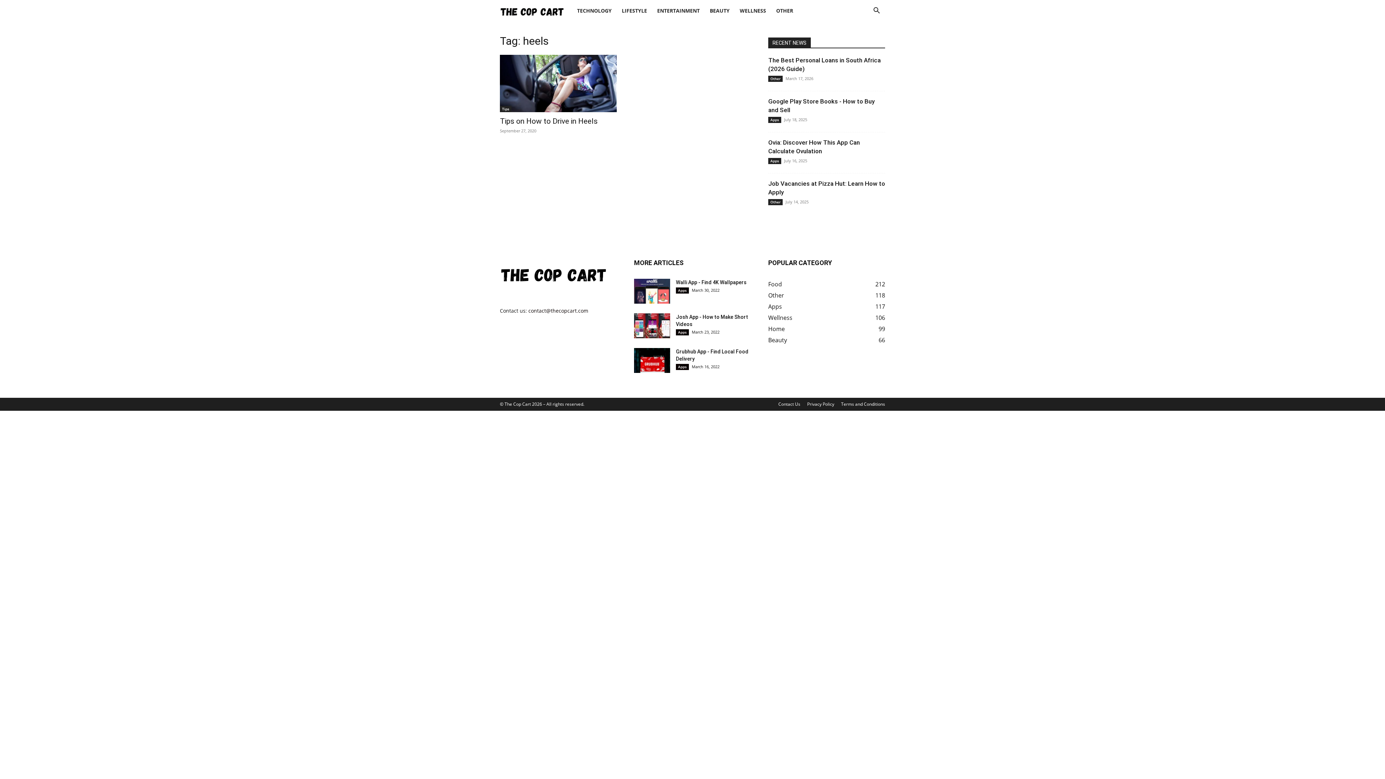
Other (784, 10)
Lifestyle (634, 10)
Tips (505, 108)
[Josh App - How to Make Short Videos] (652, 325)
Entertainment (678, 10)
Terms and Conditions (863, 404)
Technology (594, 10)
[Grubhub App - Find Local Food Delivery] (652, 360)
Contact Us (789, 404)
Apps (774, 119)
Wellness (753, 10)
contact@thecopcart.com (558, 310)
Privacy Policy (820, 404)
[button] (876, 11)
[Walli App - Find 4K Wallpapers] (652, 291)
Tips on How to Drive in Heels (549, 121)
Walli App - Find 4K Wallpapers (711, 282)
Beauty (720, 10)
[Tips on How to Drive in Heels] (558, 83)
